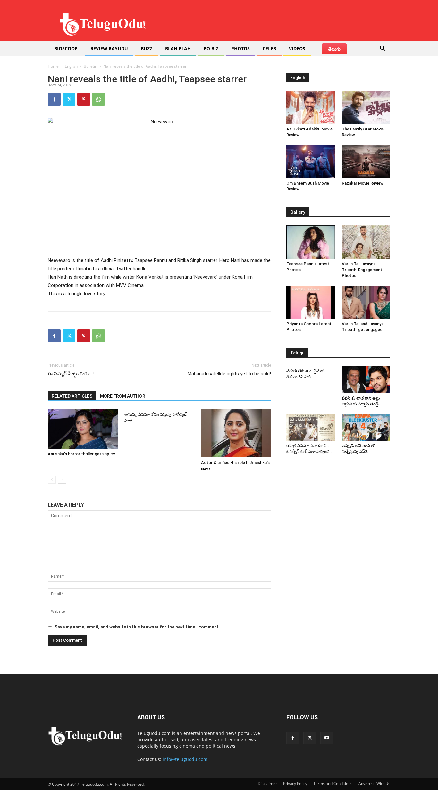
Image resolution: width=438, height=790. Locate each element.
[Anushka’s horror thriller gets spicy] (83, 429)
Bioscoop (66, 49)
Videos (297, 49)
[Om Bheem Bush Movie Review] (310, 161)
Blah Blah (178, 49)
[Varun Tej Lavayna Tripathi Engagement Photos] (366, 242)
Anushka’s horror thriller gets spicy (81, 454)
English (71, 66)
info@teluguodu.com (185, 759)
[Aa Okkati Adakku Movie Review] (310, 107)
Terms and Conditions (332, 783)
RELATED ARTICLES (72, 396)
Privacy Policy (295, 783)
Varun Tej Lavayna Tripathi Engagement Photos (362, 270)
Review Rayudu (109, 49)
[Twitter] (69, 99)
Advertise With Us (374, 783)
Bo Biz (211, 49)
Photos (240, 49)
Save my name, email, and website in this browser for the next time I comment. (137, 626)
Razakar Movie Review (362, 183)
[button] (382, 49)
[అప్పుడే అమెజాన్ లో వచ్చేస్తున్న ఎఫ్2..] (366, 427)
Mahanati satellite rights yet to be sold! (229, 374)
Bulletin (90, 66)
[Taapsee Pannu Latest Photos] (310, 242)
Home (53, 66)
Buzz (146, 49)
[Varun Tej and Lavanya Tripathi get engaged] (366, 302)
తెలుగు (334, 49)
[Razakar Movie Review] (366, 161)
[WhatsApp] (98, 99)
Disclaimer (267, 783)
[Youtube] (326, 738)
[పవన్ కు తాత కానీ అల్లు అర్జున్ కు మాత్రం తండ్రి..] (366, 379)
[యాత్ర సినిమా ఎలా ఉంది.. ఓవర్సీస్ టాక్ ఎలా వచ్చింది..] (310, 427)
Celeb (269, 49)
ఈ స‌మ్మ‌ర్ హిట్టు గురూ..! (71, 374)
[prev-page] (52, 480)
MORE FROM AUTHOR (122, 396)
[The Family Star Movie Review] (366, 107)
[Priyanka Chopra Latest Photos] (310, 302)
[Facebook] (54, 99)
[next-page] (62, 480)
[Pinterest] (83, 99)
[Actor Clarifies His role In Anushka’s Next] (236, 433)
